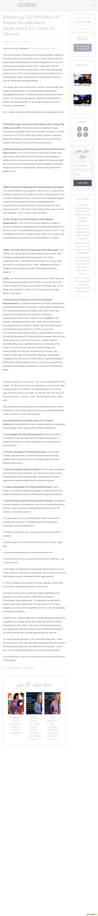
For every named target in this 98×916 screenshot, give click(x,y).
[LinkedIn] (86, 134)
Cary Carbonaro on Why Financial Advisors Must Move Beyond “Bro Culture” (52, 728)
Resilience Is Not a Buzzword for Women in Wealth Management (16, 725)
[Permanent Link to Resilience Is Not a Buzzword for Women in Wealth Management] (16, 713)
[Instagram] (79, 134)
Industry (26, 42)
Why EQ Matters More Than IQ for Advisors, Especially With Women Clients (34, 728)
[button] (93, 5)
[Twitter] (86, 129)
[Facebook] (79, 129)
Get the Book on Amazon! (82, 47)
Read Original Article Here (43, 48)
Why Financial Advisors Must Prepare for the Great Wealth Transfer (82, 232)
